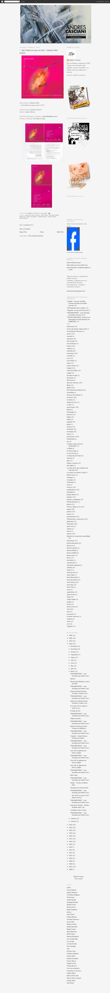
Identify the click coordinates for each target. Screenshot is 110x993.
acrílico (69, 334)
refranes (69, 529)
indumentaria (71, 439)
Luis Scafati (70, 941)
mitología (70, 477)
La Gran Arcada (71, 944)
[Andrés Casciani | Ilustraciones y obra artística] (73, 250)
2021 (71, 827)
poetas (69, 509)
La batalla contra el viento (78, 810)
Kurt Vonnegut (71, 946)
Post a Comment (25, 229)
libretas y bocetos (72, 463)
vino (68, 624)
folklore (44, 215)
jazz (68, 441)
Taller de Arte (71, 594)
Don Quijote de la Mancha (75, 390)
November (74, 649)
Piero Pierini (70, 914)
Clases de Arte (71, 365)
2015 (71, 844)
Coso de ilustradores (73, 968)
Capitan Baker (71, 973)
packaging (70, 492)
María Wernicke (72, 931)
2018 (71, 836)
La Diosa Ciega (71, 451)
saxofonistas (71, 563)
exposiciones (71, 407)
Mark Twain (73, 775)
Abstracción (70, 326)
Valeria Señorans (72, 892)
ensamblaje (70, 392)
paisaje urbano (71, 494)
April (72, 668)
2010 (71, 858)
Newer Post (23, 232)
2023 (71, 644)
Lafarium (69, 458)
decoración (70, 378)
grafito (69, 424)
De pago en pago (72, 375)
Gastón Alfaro (71, 956)
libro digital (70, 465)
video (68, 621)
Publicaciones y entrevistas (36, 216)
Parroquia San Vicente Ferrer (79, 788)
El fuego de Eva (75, 711)
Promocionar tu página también (75, 252)
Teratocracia (70, 897)
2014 (71, 847)
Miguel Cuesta (71, 929)
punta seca (70, 526)
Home (42, 232)
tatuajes (69, 602)
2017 (71, 839)
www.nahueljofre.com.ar (49, 116)
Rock (68, 558)
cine (68, 358)
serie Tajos (70, 585)
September (74, 654)
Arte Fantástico (71, 343)
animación (70, 339)
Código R (70, 368)
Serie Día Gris (71, 572)
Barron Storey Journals (74, 978)
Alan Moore (70, 983)
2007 (71, 867)
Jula (68, 949)
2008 (71, 864)
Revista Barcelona (72, 543)
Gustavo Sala (71, 951)
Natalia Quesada (72, 927)
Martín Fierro (71, 475)
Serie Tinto (70, 587)
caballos (69, 348)
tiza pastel (70, 614)
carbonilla (70, 351)
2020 (71, 830)
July (72, 660)
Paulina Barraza (72, 917)
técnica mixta (71, 607)
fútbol (68, 419)
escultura (70, 400)
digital (37, 215)
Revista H (70, 545)
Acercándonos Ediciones (74, 331)
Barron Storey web (72, 975)
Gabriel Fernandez (72, 958)
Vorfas (69, 887)
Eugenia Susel (71, 963)
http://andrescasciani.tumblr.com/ (77, 265)
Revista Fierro (71, 907)
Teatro (69, 604)
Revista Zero (71, 555)
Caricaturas (70, 353)
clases (69, 363)
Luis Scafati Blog (72, 939)
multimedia (70, 482)
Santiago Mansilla (72, 902)
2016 (71, 841)
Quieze (69, 912)
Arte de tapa (29, 215)
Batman (72, 679)
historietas (70, 429)
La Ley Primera (71, 453)
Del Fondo (70, 380)
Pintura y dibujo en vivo (74, 507)
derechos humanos (73, 383)
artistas (69, 346)
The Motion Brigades (73, 895)
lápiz (68, 461)
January (73, 821)
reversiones (70, 540)
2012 (71, 853)
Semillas (69, 567)
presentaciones (71, 516)
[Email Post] (49, 213)
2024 (71, 641)
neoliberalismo (71, 490)
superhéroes (70, 592)
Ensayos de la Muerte (73, 395)
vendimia (69, 619)
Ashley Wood (71, 980)
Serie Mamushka (72, 577)
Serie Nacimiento (72, 580)
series (69, 589)
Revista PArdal (71, 550)
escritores (70, 397)
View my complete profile (76, 75)
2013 (71, 850)
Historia (69, 427)
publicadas (52, 216)
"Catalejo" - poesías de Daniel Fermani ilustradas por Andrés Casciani (77, 303)
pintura (69, 504)
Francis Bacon (71, 961)
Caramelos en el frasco (74, 971)
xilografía (70, 626)
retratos (69, 534)
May (72, 666)
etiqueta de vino (72, 402)
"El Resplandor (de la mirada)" (76, 308)
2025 (71, 638)
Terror (68, 609)
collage (69, 373)
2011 (71, 855)
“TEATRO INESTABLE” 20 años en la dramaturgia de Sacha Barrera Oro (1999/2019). (78, 319)
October (73, 652)
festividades (70, 412)
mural (68, 485)
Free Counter (78, 879)
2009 (71, 861)
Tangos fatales (71, 599)
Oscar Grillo (70, 922)
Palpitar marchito (75, 718)
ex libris (69, 405)
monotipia (70, 480)
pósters (69, 514)
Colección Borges (72, 370)
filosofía (69, 414)
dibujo (68, 385)
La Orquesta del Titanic (74, 456)
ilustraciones (54, 215)
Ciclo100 (69, 356)
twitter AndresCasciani (74, 262)
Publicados (24, 218)
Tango (69, 597)
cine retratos (71, 361)
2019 (71, 833)
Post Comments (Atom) (35, 236)
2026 (71, 635)
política (69, 511)
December (74, 646)
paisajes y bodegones (73, 499)
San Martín (70, 560)
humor (69, 434)
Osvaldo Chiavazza (73, 919)
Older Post (60, 232)
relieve (69, 531)
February (74, 818)
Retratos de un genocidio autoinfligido (78, 536)
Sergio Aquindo (71, 900)
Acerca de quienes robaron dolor (77, 329)
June (72, 663)
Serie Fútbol (70, 575)
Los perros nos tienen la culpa (76, 472)
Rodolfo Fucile (71, 904)
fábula (69, 409)
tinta (68, 611)
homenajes (70, 431)
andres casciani (75, 60)
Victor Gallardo (71, 890)
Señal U (69, 570)
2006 (71, 869)
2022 (71, 825)
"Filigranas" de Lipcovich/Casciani (77, 310)
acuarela (69, 336)
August (73, 657)
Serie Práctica (71, 582)
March (73, 671)
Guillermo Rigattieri (73, 953)
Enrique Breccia (72, 966)
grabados (70, 422)
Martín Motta (71, 934)
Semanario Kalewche (73, 565)
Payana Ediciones (72, 502)
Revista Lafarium (72, 548)
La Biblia (69, 448)
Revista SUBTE (72, 553)
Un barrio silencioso (73, 616)
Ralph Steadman (72, 909)
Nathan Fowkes (71, 924)
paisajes (69, 497)
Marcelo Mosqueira (73, 936)
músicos (22, 216)
